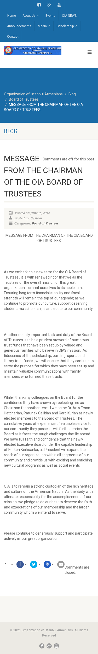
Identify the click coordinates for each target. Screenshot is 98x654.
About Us (29, 16)
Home (11, 16)
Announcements (19, 26)
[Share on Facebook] (20, 564)
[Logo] (32, 50)
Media (42, 26)
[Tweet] (33, 564)
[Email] (61, 564)
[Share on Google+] (47, 564)
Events (50, 16)
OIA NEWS (69, 16)
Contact (13, 36)
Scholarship (65, 26)
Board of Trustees (45, 223)
